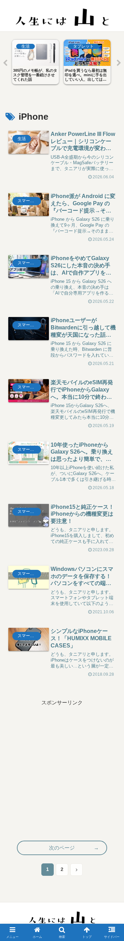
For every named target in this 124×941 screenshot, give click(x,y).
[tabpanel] (35, 62)
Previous (5, 63)
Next (118, 63)
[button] (111, 850)
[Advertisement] (62, 769)
